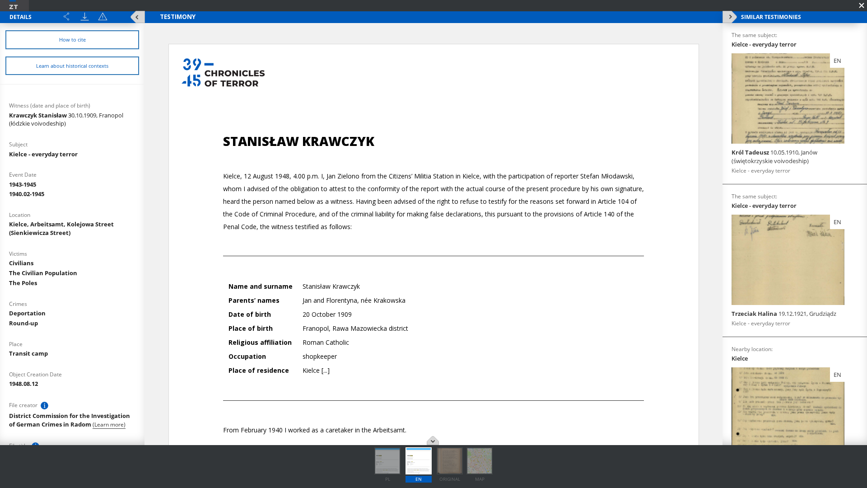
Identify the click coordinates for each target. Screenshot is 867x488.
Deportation (27, 313)
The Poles (23, 283)
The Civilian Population (43, 273)
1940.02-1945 (26, 194)
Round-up (23, 323)
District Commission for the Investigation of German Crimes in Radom (69, 420)
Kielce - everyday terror (43, 154)
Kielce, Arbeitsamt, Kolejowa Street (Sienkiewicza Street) (61, 228)
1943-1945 (22, 184)
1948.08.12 (23, 384)
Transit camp (28, 353)
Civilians (21, 263)
